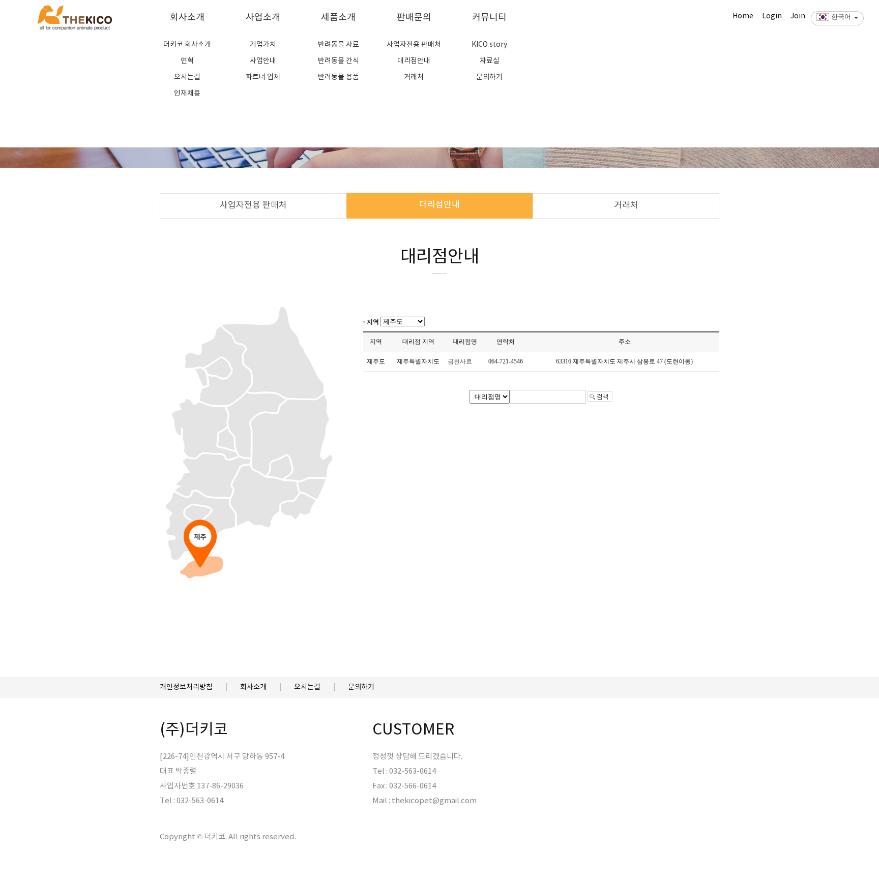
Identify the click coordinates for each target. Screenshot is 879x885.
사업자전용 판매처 (414, 45)
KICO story (489, 45)
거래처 (414, 77)
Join (797, 16)
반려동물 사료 (338, 45)
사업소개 (263, 17)
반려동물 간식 (338, 61)
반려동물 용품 (338, 77)
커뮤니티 (489, 17)
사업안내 (263, 61)
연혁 (187, 61)
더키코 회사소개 (187, 45)
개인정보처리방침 (186, 687)
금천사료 (460, 361)
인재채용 (187, 93)
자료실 (490, 61)
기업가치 (263, 45)
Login (772, 16)
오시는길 (187, 77)
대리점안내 (413, 61)
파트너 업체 (263, 77)
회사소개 (187, 17)
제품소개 (338, 17)
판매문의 (414, 17)
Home (742, 16)
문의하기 (489, 77)
